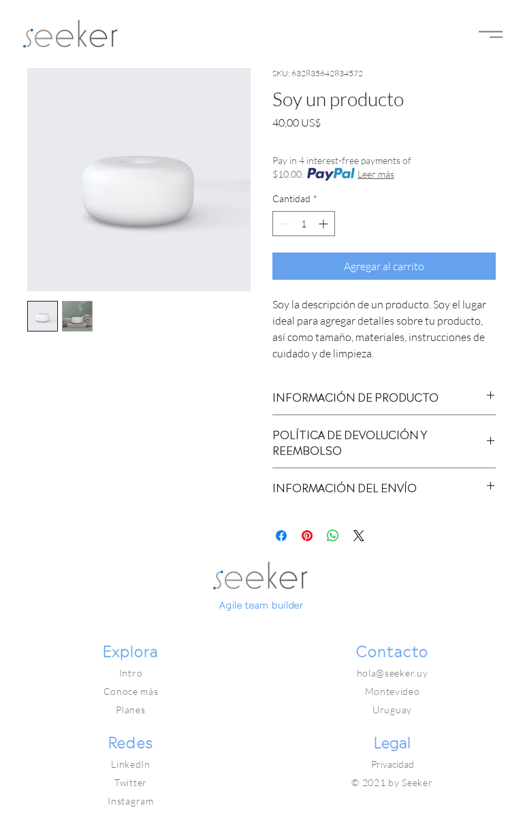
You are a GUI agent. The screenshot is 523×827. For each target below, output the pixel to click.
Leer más (376, 174)
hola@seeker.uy (392, 673)
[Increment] (324, 224)
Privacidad (392, 764)
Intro (131, 673)
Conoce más (131, 691)
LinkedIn (130, 764)
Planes (130, 709)
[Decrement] (282, 224)
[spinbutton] (303, 224)
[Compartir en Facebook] (281, 536)
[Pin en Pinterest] (307, 536)
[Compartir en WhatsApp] (333, 536)
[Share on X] (359, 536)
